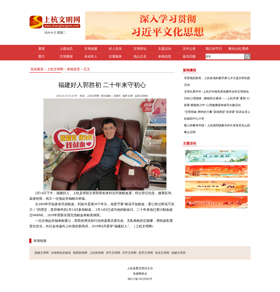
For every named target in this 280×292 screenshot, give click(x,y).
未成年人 (90, 56)
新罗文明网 (146, 252)
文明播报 (66, 56)
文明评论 (140, 48)
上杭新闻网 (96, 252)
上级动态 (66, 48)
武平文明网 (129, 252)
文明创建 (90, 48)
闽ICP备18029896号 (140, 279)
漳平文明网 (113, 252)
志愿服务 (115, 56)
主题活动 (164, 48)
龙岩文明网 (162, 252)
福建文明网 (41, 252)
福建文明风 (178, 252)
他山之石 (140, 56)
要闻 (41, 48)
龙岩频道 (36, 69)
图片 (41, 56)
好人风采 (115, 48)
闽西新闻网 (80, 252)
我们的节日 (214, 48)
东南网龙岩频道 (61, 252)
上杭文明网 (55, 69)
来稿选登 (164, 56)
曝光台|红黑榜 (238, 48)
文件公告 (189, 48)
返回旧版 (189, 56)
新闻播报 (189, 70)
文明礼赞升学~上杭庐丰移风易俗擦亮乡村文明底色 (216, 91)
